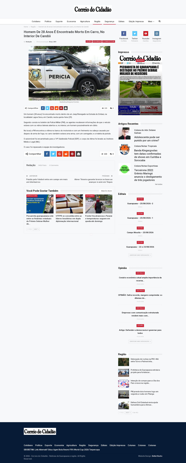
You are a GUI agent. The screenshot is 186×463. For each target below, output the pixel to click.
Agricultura (85, 21)
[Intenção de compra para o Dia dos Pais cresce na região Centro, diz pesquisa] (123, 384)
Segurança (109, 21)
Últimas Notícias (108, 41)
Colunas (132, 445)
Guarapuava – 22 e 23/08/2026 (140, 247)
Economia (71, 21)
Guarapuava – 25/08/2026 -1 (140, 218)
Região (97, 21)
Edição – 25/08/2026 (140, 107)
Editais (122, 21)
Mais (150, 21)
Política (48, 21)
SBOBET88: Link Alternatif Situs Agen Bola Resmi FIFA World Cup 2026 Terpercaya (62, 449)
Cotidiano (36, 21)
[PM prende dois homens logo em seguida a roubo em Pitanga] (123, 394)
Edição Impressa (136, 21)
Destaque (140, 273)
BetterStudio (157, 456)
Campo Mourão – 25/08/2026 (140, 232)
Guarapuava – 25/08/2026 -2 (140, 203)
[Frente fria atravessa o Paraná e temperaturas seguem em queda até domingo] (98, 203)
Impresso (140, 60)
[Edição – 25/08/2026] (140, 85)
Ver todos (158, 184)
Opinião (140, 325)
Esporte (59, 21)
